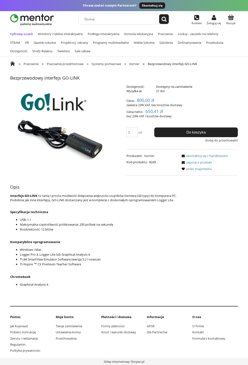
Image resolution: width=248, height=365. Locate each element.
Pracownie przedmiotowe (62, 64)
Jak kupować (19, 326)
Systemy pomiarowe (104, 64)
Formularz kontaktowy (208, 338)
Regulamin (17, 344)
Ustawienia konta (68, 332)
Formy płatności (112, 326)
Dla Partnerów (157, 332)
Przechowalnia (66, 338)
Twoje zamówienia (69, 326)
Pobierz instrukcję (23, 332)
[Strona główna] (32, 20)
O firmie (198, 326)
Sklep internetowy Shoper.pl (124, 361)
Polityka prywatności (25, 350)
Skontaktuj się (152, 5)
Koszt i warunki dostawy (118, 332)
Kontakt (198, 332)
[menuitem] (21, 34)
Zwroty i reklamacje (24, 338)
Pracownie (29, 64)
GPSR (151, 326)
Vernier (132, 64)
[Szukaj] (164, 19)
